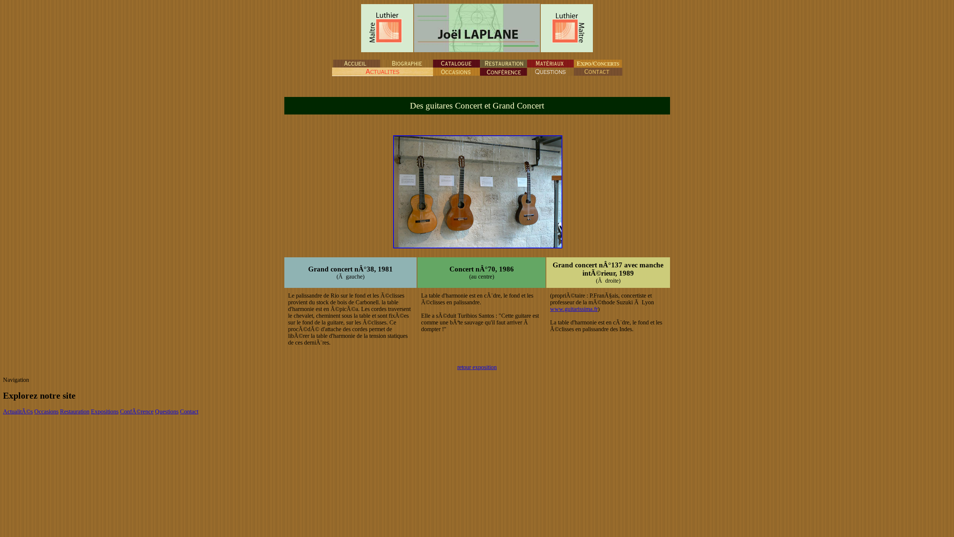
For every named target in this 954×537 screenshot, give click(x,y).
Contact (189, 411)
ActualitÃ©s (18, 411)
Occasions (46, 411)
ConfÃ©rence (137, 411)
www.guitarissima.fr (574, 309)
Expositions (105, 411)
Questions (167, 411)
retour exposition (477, 367)
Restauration (74, 411)
